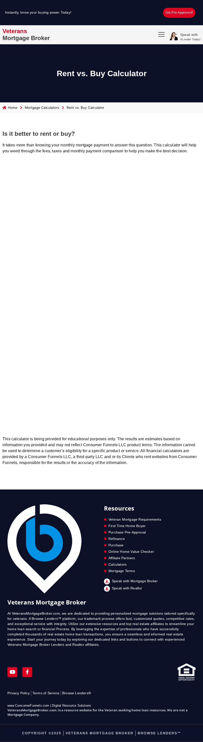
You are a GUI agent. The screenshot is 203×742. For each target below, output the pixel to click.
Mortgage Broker (26, 35)
